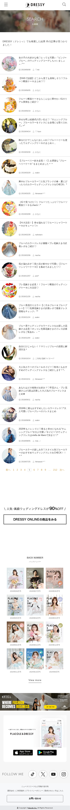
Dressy (35, 5)
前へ (8, 469)
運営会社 (10, 791)
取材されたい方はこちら (54, 791)
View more (35, 680)
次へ (62, 469)
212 (55, 469)
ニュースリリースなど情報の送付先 (35, 786)
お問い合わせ (35, 798)
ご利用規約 (20, 791)
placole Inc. (32, 808)
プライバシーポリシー (34, 791)
